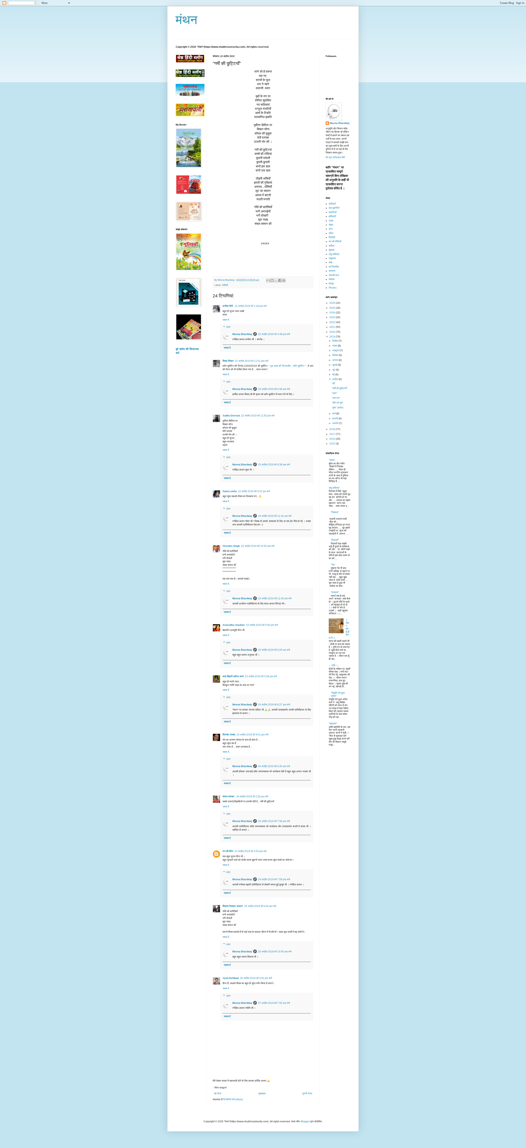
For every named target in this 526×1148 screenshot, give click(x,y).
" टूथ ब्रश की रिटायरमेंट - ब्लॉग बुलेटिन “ (288, 365)
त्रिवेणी (332, 237)
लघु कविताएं (334, 254)
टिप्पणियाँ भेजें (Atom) (233, 1099)
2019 (332, 336)
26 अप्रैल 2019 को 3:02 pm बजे (256, 978)
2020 (332, 331)
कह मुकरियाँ (334, 207)
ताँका (331, 233)
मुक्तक (332, 249)
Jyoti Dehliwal (231, 978)
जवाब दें (226, 319)
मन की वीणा (228, 851)
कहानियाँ (333, 212)
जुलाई (335, 364)
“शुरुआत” (333, 723)
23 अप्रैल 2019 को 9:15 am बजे (254, 491)
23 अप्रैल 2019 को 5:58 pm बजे (261, 676)
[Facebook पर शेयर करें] (280, 280)
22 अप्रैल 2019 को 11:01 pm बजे (251, 360)
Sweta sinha (230, 491)
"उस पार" (336, 398)
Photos (333, 287)
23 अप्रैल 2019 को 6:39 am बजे (274, 464)
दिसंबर (335, 340)
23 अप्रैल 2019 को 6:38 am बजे (274, 389)
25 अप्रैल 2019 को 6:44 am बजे (260, 906)
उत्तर (228, 327)
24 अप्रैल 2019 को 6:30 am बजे (274, 766)
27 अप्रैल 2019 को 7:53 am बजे (274, 1003)
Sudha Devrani (231, 415)
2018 (332, 429)
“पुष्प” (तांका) (337, 407)
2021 (332, 327)
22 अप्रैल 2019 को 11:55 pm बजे (257, 415)
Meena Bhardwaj (242, 334)
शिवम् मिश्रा (228, 360)
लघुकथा (332, 258)
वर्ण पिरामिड (334, 266)
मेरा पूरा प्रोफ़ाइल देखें (335, 157)
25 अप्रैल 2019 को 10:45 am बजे (274, 951)
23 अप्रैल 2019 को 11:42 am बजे (274, 516)
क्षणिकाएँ (332, 216)
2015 (332, 443)
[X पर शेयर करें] (276, 280)
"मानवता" (335, 592)
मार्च (334, 413)
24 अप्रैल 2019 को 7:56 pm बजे (274, 821)
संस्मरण (332, 270)
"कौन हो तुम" (337, 402)
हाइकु (331, 283)
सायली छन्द (334, 275)
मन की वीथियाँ (335, 241)
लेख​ (330, 262)
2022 (332, 322)
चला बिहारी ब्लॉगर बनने (233, 676)
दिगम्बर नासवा (229, 734)
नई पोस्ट (217, 1093)
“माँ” (333, 383)
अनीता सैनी (228, 306)
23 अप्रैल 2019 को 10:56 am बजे (257, 546)
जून (334, 369)
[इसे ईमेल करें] (268, 280)
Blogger (305, 1121)
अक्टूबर (336, 350)
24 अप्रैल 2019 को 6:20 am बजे (274, 649)
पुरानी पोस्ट (307, 1093)
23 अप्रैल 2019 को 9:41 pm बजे (252, 734)
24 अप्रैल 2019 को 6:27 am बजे (274, 704)
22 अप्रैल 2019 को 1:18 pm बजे (250, 306)
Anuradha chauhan (234, 625)
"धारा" (334, 393)
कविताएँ (225, 285)
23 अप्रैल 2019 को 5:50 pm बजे (262, 625)
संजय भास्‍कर (229, 796)
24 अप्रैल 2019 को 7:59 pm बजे (274, 879)
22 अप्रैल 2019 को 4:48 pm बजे (274, 334)
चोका (331, 224)
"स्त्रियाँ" (335, 540)
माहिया (332, 245)
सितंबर (335, 355)
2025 (332, 307)
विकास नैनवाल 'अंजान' (233, 906)
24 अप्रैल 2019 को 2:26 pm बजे (252, 796)
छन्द (330, 228)
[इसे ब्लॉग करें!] (272, 280)
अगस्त (335, 360)
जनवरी (335, 423)
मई (333, 374)
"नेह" (333, 564)
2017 (332, 434)
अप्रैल (335, 379)
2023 (332, 317)
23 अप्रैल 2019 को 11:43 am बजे (274, 598)
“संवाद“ (332, 460)
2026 (332, 302)
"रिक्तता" (335, 512)
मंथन (186, 20)
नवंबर (335, 345)
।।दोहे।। (333, 665)
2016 (332, 438)
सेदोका (332, 279)
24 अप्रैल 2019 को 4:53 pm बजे (250, 851)
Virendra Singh (231, 546)
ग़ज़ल (331, 220)
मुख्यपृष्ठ (261, 1093)
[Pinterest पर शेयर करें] (284, 280)
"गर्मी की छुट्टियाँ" (339, 388)
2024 (332, 312)
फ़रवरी (335, 418)
